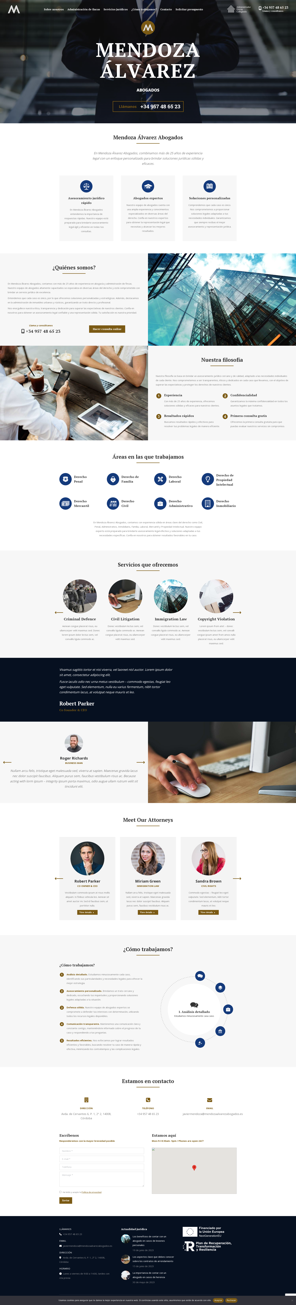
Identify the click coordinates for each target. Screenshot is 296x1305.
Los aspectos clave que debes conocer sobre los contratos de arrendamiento (153, 1259)
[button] (59, 612)
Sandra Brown (209, 881)
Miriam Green (148, 881)
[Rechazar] (292, 1300)
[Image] (80, 596)
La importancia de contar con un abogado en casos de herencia (149, 1275)
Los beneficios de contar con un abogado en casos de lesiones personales (149, 1241)
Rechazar (231, 1300)
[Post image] (125, 1239)
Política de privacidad (91, 1192)
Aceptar (218, 1300)
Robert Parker (87, 881)
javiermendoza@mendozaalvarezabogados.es (87, 1245)
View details (85, 912)
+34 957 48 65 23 (275, 7)
